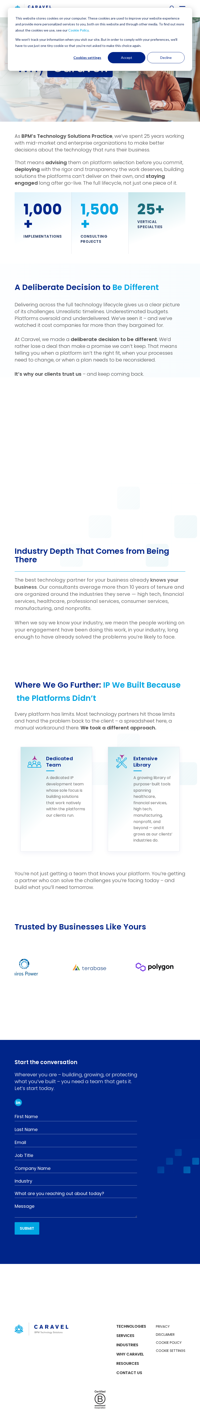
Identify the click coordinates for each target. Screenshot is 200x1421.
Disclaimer (165, 1334)
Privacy (163, 1326)
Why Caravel (130, 1354)
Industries (127, 1345)
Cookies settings (87, 57)
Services (125, 1335)
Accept (126, 57)
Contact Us (129, 1373)
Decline (166, 57)
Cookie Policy (78, 30)
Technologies (131, 1326)
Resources (127, 1363)
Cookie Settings (170, 1350)
